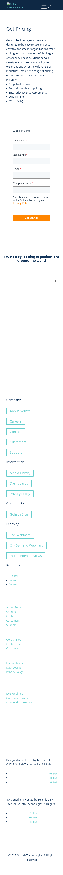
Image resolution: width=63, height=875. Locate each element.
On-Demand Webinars (26, 545)
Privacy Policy (20, 494)
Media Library (20, 473)
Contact (15, 432)
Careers (15, 421)
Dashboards (19, 483)
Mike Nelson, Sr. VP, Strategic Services (31, 351)
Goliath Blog (19, 514)
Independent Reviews (26, 556)
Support (16, 452)
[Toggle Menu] (44, 7)
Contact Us (13, 644)
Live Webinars (20, 535)
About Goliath (20, 411)
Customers (18, 442)
